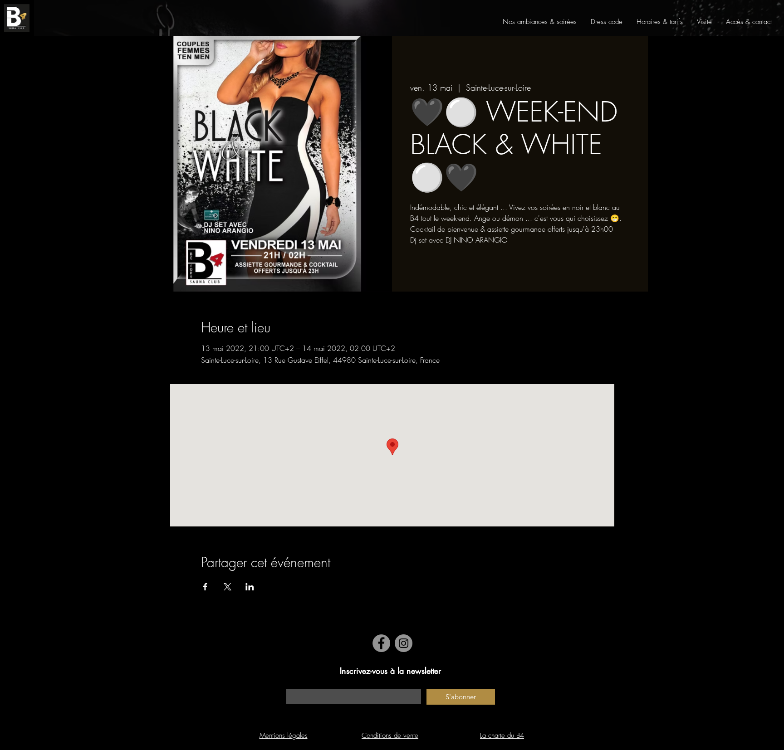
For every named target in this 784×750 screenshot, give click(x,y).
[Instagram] (403, 643)
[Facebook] (381, 643)
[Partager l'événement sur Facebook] (205, 586)
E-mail (294, 684)
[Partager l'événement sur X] (227, 586)
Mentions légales (284, 735)
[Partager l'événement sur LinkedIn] (249, 586)
